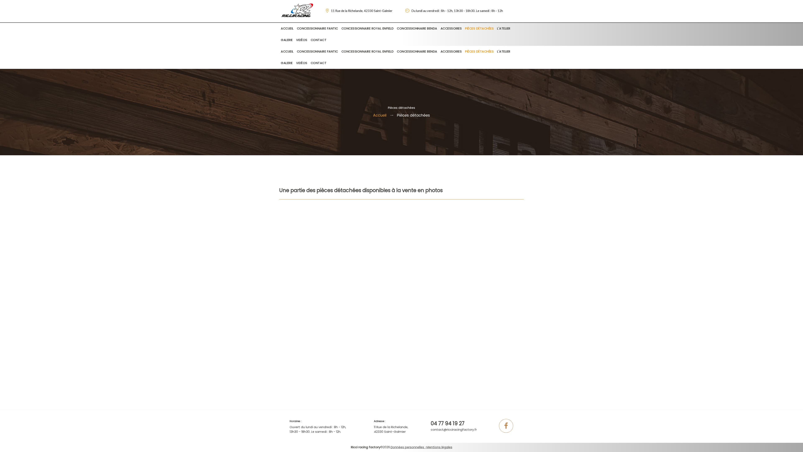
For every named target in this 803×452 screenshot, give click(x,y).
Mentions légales (439, 447)
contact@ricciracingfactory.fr (454, 430)
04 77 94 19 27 (447, 423)
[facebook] (506, 427)
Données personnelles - (409, 447)
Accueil (379, 115)
